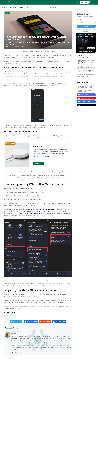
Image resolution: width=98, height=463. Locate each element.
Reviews (28, 7)
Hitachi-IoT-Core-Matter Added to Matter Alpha (85, 75)
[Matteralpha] (15, 2)
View (14, 315)
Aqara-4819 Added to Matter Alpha (85, 76)
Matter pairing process (57, 76)
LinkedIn (14, 352)
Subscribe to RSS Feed (87, 112)
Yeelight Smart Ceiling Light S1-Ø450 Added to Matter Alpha (86, 61)
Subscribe (86, 26)
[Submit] (50, 7)
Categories (13, 7)
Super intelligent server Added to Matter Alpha (85, 72)
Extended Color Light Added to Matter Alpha (87, 67)
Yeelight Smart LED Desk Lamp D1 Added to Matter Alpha (86, 66)
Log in (76, 2)
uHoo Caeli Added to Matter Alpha (85, 69)
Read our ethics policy (49, 51)
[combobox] (72, 7)
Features (21, 7)
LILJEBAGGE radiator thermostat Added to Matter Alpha (86, 58)
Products (4, 7)
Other (19, 352)
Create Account (84, 2)
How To (7, 13)
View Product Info (38, 163)
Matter (24, 55)
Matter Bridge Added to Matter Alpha (86, 70)
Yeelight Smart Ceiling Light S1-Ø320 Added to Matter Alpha (86, 63)
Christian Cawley (9, 46)
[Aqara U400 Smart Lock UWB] (86, 43)
